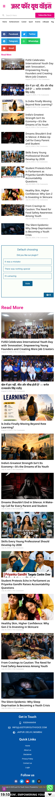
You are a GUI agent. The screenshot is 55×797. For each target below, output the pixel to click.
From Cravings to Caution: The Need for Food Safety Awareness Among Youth (38, 211)
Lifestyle (46, 22)
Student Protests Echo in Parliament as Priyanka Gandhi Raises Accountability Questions (39, 174)
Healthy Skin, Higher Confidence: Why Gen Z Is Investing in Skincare (38, 194)
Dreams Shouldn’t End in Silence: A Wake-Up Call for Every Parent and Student (38, 138)
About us (27, 750)
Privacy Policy (27, 759)
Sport (31, 22)
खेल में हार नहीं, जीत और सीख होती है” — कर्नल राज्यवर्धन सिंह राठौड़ (39, 89)
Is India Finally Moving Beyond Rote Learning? (38, 103)
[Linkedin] (33, 781)
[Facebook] (16, 781)
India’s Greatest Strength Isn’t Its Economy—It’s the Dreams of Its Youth (37, 119)
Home (4, 22)
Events (37, 22)
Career (23, 22)
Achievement (14, 22)
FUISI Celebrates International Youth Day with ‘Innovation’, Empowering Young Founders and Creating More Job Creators (39, 68)
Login (27, 767)
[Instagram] (39, 781)
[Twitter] (22, 781)
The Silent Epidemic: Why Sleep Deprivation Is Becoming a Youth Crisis (38, 230)
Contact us (27, 763)
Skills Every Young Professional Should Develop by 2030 (37, 156)
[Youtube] (27, 781)
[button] (10, 34)
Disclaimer (27, 754)
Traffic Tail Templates (45, 787)
